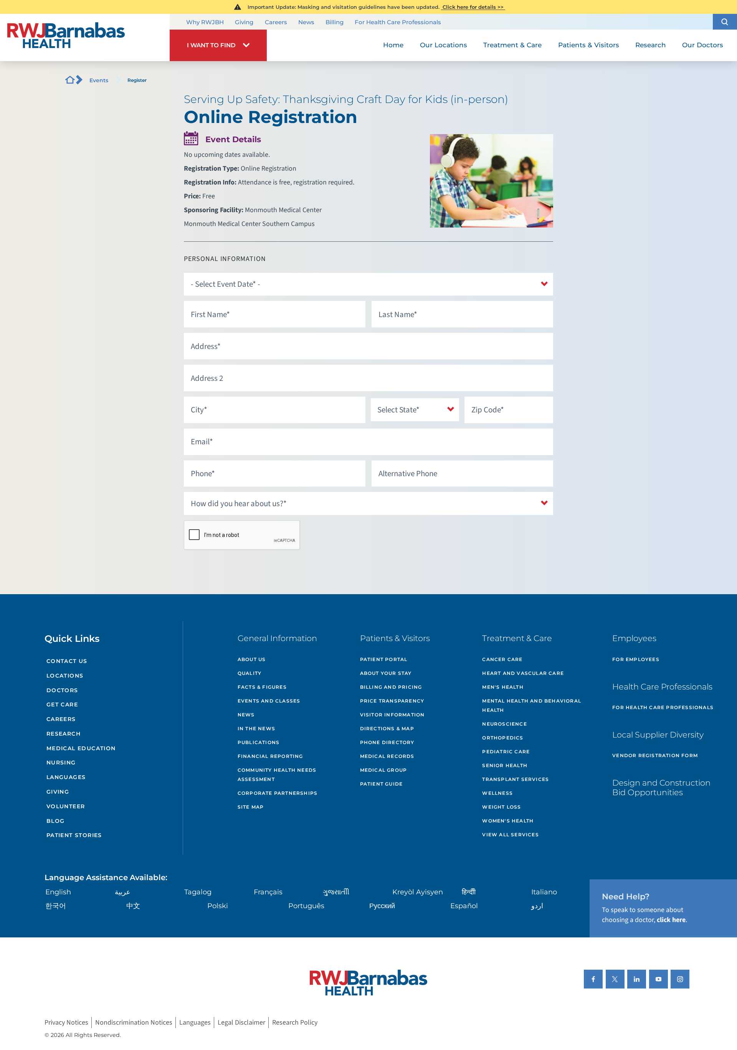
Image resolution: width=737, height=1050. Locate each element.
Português (306, 906)
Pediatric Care (506, 751)
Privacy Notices (66, 1022)
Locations (65, 675)
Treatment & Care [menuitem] (512, 45)
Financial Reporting (270, 756)
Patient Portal (384, 659)
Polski (217, 906)
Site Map (251, 807)
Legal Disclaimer (241, 1022)
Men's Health (502, 687)
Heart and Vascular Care (523, 673)
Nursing (61, 762)
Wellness (497, 793)
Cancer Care (502, 659)
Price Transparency (392, 701)
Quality (249, 673)
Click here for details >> (473, 7)
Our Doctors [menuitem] (702, 45)
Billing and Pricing (391, 687)
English (58, 892)
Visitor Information (392, 715)
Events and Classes (269, 701)
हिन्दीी (469, 892)
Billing (335, 22)
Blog (55, 820)
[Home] (85, 37)
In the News (256, 728)
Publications (258, 742)
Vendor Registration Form (655, 755)
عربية (123, 892)
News (306, 22)
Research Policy (294, 1022)
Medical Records (387, 756)
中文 (133, 906)
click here (671, 920)
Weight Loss (501, 807)
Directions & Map (387, 728)
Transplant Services (515, 779)
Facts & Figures (262, 687)
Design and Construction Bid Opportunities (661, 787)
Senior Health (504, 765)
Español (464, 906)
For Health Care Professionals (398, 22)
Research (63, 733)
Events (98, 80)
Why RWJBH (205, 22)
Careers (276, 22)
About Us (252, 659)
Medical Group (383, 770)
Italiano (544, 892)
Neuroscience (504, 724)
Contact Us (67, 661)
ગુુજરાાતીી (336, 892)
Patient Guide (381, 784)
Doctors (62, 690)
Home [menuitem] (393, 45)
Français (268, 892)
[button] (725, 22)
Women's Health (508, 821)
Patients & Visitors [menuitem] (588, 45)
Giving (244, 22)
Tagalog (198, 892)
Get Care (62, 704)
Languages (66, 777)
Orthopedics (502, 738)
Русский (382, 906)
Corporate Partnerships (277, 793)
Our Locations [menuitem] (443, 45)
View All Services (510, 834)
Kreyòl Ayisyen (417, 892)
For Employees (635, 659)
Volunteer (65, 806)
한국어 (55, 906)
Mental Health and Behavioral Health (531, 705)
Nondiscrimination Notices (133, 1022)
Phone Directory (387, 742)
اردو (537, 906)
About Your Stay (386, 673)
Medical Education (81, 748)
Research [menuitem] (650, 45)
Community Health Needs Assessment (277, 774)
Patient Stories (74, 835)
